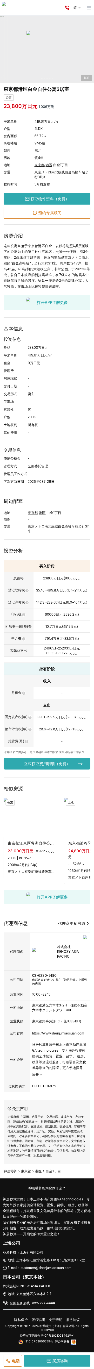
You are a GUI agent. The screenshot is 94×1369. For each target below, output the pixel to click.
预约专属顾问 (49, 212)
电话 (16, 1360)
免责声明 (55, 1320)
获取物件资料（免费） (50, 198)
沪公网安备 (62, 1341)
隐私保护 (21, 1320)
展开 (35, 1074)
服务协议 (73, 1320)
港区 (49, 165)
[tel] (67, 7)
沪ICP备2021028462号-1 (57, 1335)
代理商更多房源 (71, 923)
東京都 (39, 165)
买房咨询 (60, 1360)
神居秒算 (10, 1171)
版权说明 (38, 1320)
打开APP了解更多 (52, 302)
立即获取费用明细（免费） (47, 763)
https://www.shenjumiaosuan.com (58, 1033)
